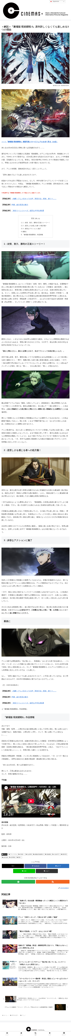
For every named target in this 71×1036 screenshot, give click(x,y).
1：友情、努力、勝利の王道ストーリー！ (36, 222)
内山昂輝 (29, 854)
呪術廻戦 (49, 854)
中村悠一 (22, 854)
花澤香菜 (13, 857)
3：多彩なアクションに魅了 (32, 228)
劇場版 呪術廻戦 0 (39, 854)
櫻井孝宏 (64, 854)
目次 (32, 218)
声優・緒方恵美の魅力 (19, 205)
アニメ (5, 854)
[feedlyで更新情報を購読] (18, 882)
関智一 (19, 857)
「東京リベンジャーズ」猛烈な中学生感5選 (27, 211)
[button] (47, 871)
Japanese (55, 1)
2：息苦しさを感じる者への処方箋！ (35, 225)
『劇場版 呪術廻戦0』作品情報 (33, 234)
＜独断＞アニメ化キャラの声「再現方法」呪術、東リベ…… (33, 199)
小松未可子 (56, 854)
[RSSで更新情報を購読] (53, 882)
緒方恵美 (5, 857)
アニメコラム (13, 854)
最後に (25, 231)
